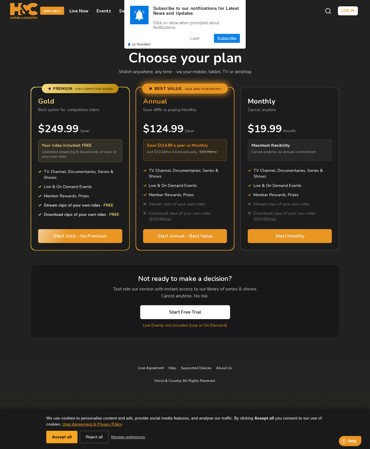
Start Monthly (289, 236)
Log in (347, 10)
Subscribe (226, 38)
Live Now (78, 11)
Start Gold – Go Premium (80, 236)
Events (104, 11)
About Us (224, 368)
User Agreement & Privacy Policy (92, 424)
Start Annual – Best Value (185, 236)
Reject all (94, 437)
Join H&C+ (52, 11)
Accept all (62, 437)
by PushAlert (141, 44)
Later (195, 38)
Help (172, 368)
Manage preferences (128, 437)
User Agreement (151, 368)
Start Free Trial (185, 312)
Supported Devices (196, 368)
